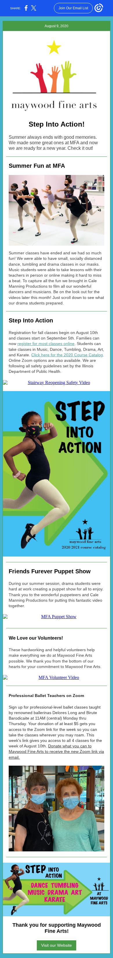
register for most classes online (45, 343)
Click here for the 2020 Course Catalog (67, 355)
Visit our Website (56, 945)
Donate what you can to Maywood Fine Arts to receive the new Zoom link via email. (56, 751)
